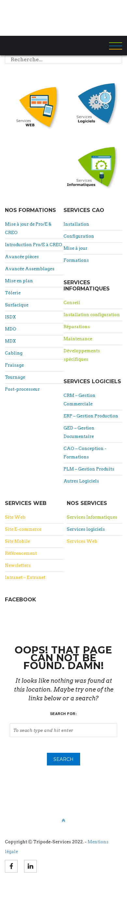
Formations (76, 260)
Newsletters (18, 565)
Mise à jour (75, 248)
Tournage (15, 377)
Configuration (79, 236)
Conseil (72, 302)
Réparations (77, 326)
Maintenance (78, 338)
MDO (10, 329)
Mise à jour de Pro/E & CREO (28, 228)
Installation (76, 224)
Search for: (63, 713)
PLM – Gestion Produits (89, 469)
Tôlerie (13, 292)
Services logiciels (86, 529)
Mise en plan (19, 280)
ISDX (10, 317)
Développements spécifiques (82, 355)
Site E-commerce (23, 529)
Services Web (82, 541)
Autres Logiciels (81, 481)
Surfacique (16, 304)
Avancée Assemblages (29, 268)
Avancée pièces (22, 256)
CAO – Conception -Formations (85, 452)
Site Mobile (17, 541)
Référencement (21, 553)
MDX (10, 341)
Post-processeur (22, 389)
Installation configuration (92, 314)
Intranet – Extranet (25, 577)
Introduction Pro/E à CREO (33, 244)
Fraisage (14, 365)
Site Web (15, 517)
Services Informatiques (92, 517)
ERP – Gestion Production (91, 415)
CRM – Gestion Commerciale (79, 399)
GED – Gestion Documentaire (79, 432)
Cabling (13, 353)
